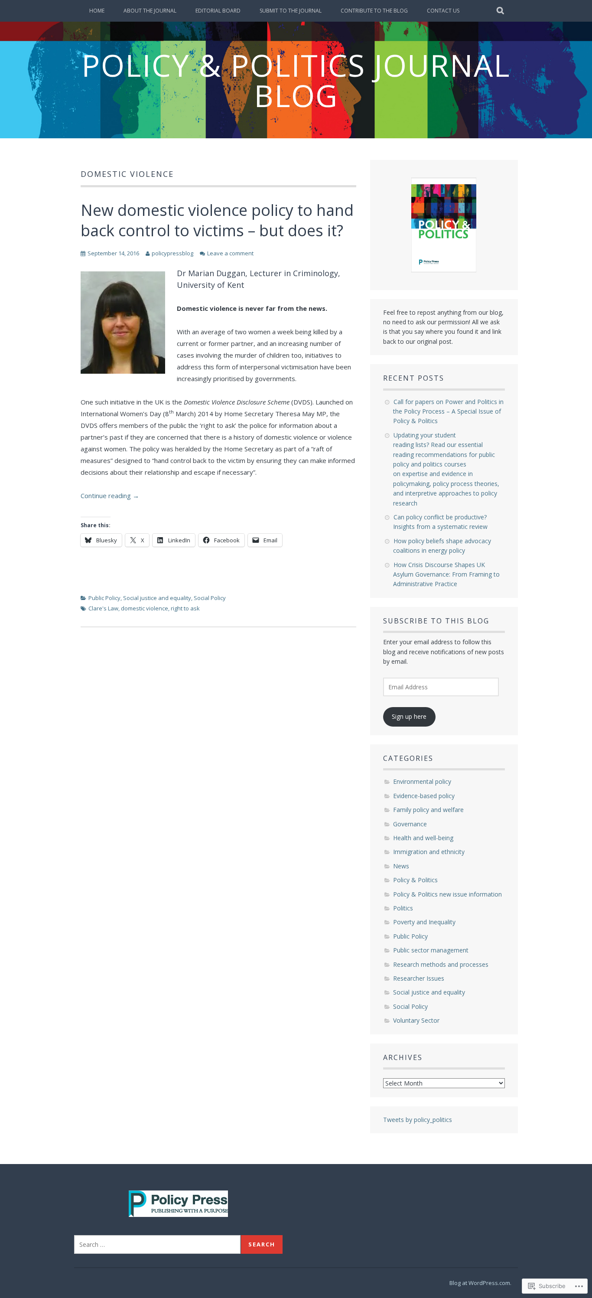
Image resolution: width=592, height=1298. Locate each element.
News (401, 866)
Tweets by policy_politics (417, 1119)
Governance (410, 824)
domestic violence (144, 608)
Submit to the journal (291, 10)
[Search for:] (157, 1244)
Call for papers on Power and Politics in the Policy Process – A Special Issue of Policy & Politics (448, 411)
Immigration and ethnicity (429, 852)
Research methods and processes (440, 964)
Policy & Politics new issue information (447, 894)
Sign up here (409, 716)
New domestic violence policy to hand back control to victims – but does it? (217, 220)
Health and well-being (423, 838)
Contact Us (443, 10)
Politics (403, 908)
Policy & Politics (415, 880)
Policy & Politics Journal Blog (296, 80)
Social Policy (210, 598)
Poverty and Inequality (424, 922)
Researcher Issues (418, 978)
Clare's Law (103, 608)
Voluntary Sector (416, 1020)
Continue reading (110, 495)
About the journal (150, 10)
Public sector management (430, 950)
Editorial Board (218, 10)
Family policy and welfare (428, 810)
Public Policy (104, 598)
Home (96, 10)
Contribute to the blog (374, 10)
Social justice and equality (157, 598)
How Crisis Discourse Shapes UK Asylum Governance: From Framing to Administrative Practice (446, 574)
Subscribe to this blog (436, 621)
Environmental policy (422, 781)
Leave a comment (230, 253)
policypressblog (172, 253)
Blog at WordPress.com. (480, 1283)
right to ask (185, 608)
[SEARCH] (500, 11)
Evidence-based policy (424, 796)
